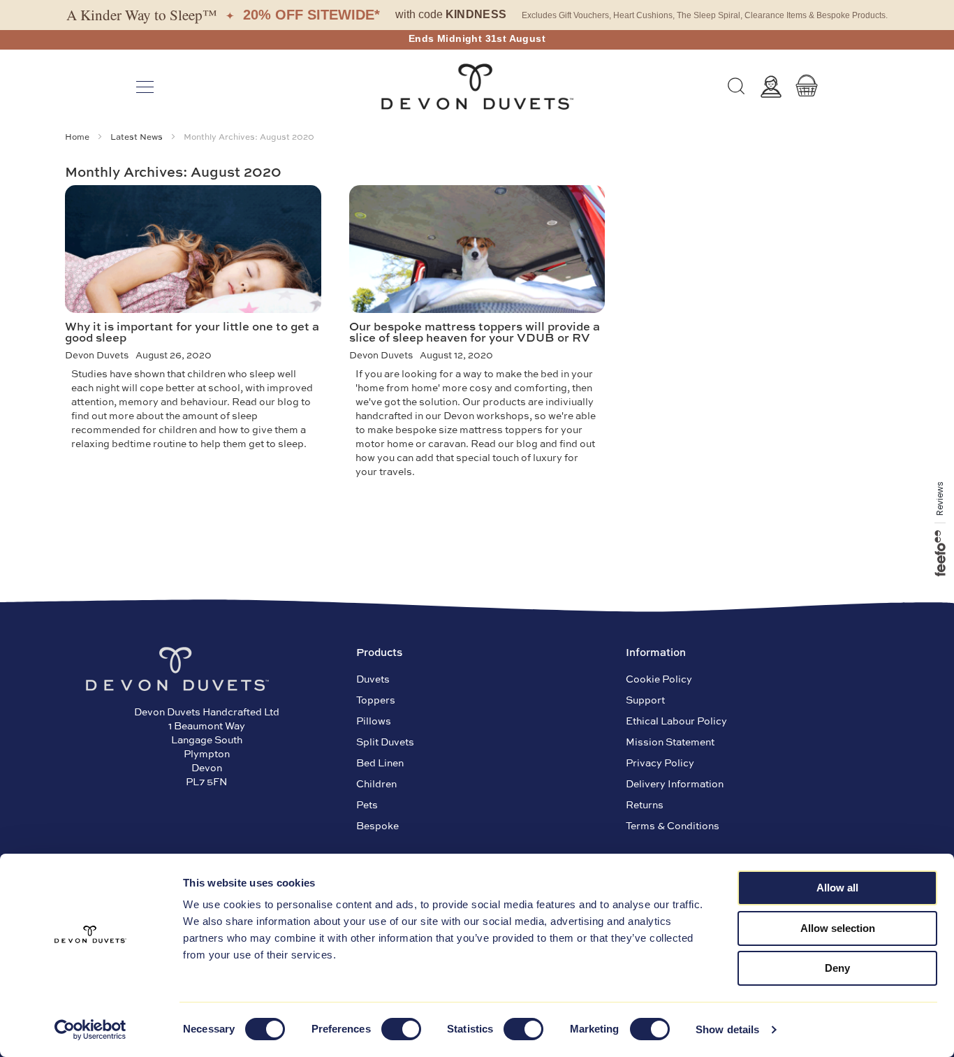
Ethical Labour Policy (676, 720)
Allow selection (837, 928)
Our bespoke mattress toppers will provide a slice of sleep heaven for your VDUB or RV (474, 331)
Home (78, 136)
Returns (644, 804)
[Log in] (771, 86)
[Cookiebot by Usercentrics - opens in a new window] (90, 1029)
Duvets (373, 678)
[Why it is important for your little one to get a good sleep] (193, 248)
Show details (727, 1029)
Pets (367, 804)
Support (645, 699)
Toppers (375, 699)
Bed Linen (380, 762)
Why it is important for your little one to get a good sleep (192, 331)
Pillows (373, 720)
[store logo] (477, 87)
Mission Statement (670, 741)
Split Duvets (385, 741)
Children (376, 783)
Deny (837, 968)
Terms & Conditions (672, 825)
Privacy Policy (660, 762)
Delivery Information (675, 783)
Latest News (137, 136)
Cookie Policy (659, 678)
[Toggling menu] (145, 87)
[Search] (736, 86)
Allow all (837, 888)
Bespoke (377, 825)
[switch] (401, 1030)
